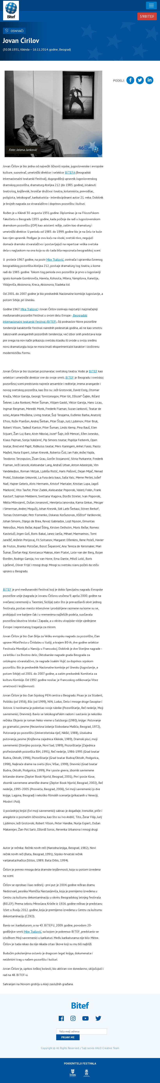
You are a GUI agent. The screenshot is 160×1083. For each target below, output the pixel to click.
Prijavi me (68, 1037)
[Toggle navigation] (151, 5)
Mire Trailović (55, 259)
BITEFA (70, 172)
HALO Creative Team (107, 1048)
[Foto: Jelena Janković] (53, 113)
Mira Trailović (29, 309)
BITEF (93, 371)
